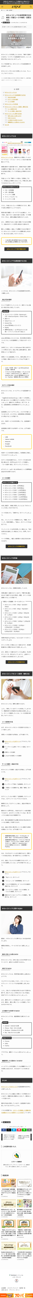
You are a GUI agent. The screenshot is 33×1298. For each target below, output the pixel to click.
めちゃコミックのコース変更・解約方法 (16, 107)
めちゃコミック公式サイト (12, 741)
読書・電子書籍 (6, 22)
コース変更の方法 (12, 109)
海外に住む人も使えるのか (14, 116)
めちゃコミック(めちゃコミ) (9, 1087)
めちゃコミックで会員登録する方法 (15, 95)
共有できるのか (12, 118)
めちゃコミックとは (11, 92)
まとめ (7, 125)
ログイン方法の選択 (13, 99)
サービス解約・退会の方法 (14, 111)
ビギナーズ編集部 (16, 1162)
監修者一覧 (22, 1288)
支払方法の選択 (12, 97)
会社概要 (3, 1288)
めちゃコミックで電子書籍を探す (16, 249)
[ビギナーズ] (16, 7)
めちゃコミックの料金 (11, 104)
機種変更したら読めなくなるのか (16, 122)
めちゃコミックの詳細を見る (16, 546)
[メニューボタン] (2, 7)
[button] (3, 1130)
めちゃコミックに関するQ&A (13, 114)
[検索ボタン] (31, 7)
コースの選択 (11, 101)
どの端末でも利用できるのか (15, 120)
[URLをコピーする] (29, 1130)
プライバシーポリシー (14, 1290)
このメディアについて (12, 1288)
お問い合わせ (4, 1290)
